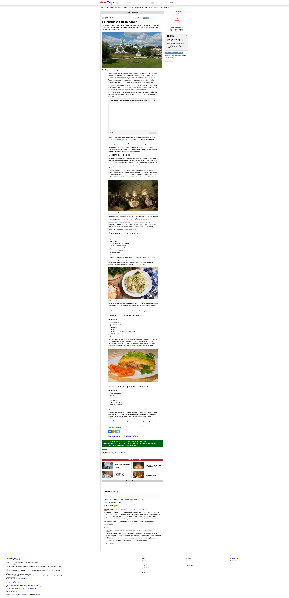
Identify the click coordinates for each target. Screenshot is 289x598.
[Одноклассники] (146, 18)
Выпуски (110, 7)
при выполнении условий (31, 588)
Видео (156, 7)
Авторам (188, 563)
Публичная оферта (190, 565)
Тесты (131, 7)
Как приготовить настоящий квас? (150, 474)
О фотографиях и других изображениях (16, 585)
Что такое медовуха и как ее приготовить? (153, 466)
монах (152, 425)
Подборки (118, 7)
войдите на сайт (138, 499)
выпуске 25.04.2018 (119, 452)
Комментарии (139, 7)
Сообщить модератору (149, 509)
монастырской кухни (131, 229)
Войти (171, 2)
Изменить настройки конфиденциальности (16, 594)
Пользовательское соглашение (13, 582)
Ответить (109, 527)
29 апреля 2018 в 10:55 (120, 530)
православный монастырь (120, 425)
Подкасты (148, 7)
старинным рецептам (121, 139)
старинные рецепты (114, 427)
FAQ (187, 560)
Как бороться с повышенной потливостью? (119, 474)
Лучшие (119, 496)
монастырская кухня (143, 425)
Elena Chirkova (109, 530)
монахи (152, 80)
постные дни (113, 170)
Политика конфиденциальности (13, 581)
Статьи (125, 7)
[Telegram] (148, 18)
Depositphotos (114, 300)
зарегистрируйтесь (125, 499)
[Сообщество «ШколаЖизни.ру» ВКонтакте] (164, 7)
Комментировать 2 (115, 436)
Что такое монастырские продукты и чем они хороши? (122, 466)
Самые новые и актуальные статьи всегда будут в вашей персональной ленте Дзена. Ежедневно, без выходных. (176, 45)
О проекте (188, 558)
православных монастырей (121, 79)
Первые (114, 496)
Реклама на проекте (234, 558)
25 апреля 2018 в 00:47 (121, 509)
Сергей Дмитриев (110, 509)
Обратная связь (233, 560)
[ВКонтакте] (144, 18)
